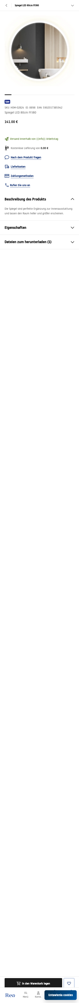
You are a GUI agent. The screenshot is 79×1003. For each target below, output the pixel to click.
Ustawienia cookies (60, 995)
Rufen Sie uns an (20, 185)
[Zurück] (6, 5)
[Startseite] (10, 995)
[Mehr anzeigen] (72, 5)
